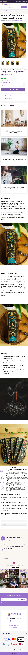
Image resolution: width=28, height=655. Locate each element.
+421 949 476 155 (15, 623)
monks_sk (15, 627)
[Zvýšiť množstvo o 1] (24, 84)
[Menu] (26, 4)
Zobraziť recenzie (9, 540)
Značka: (6, 98)
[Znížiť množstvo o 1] (24, 85)
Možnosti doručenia (7, 82)
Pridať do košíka (14, 89)
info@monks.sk (15, 621)
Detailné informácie (8, 74)
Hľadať (24, 7)
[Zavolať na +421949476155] (18, 4)
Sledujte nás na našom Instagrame (14, 566)
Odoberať (22, 599)
